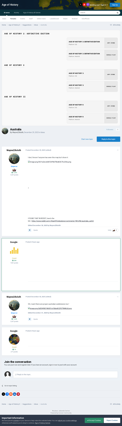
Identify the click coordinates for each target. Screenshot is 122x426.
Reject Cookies (112, 420)
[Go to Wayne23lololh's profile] (5, 131)
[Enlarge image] (50, 308)
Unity (109, 230)
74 (15, 349)
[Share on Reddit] (11, 394)
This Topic (108, 12)
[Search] (117, 13)
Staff (31, 19)
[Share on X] (3, 394)
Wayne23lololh (17, 132)
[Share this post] (117, 150)
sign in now (53, 365)
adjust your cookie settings (67, 420)
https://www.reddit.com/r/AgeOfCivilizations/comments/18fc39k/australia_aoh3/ (63, 221)
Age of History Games (42, 423)
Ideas (43, 132)
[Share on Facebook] (7, 394)
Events (22, 19)
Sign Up (115, 5)
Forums (13, 19)
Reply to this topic (108, 139)
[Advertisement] (56, 264)
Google (13, 242)
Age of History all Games (31, 12)
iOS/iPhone (85, 19)
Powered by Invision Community (61, 413)
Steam (65, 19)
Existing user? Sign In (98, 5)
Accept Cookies (95, 420)
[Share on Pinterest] (18, 394)
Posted (35, 150)
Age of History (10, 4)
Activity (16, 12)
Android (74, 19)
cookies (16, 420)
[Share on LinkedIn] (14, 394)
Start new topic (87, 139)
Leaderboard (54, 19)
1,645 (15, 172)
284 (14, 260)
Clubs (4, 19)
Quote (35, 230)
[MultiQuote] (29, 230)
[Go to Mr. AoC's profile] (14, 250)
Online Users (41, 19)
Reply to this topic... (24, 374)
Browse (7, 12)
